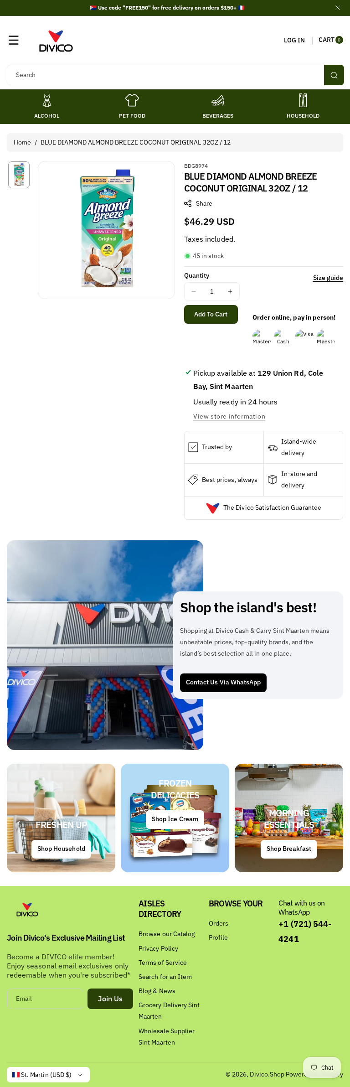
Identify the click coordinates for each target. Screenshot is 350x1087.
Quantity (196, 275)
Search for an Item (165, 977)
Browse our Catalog (167, 934)
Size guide (328, 278)
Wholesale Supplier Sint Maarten (167, 1036)
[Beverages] (217, 100)
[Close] (337, 8)
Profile (218, 937)
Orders (218, 923)
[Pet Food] (132, 100)
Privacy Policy (158, 948)
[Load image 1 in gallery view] (19, 174)
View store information (229, 416)
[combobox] (175, 75)
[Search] (334, 75)
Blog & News (157, 991)
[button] (14, 40)
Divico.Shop (267, 1074)
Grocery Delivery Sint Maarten (169, 1010)
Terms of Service (163, 962)
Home (22, 142)
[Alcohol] (47, 100)
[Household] (303, 100)
